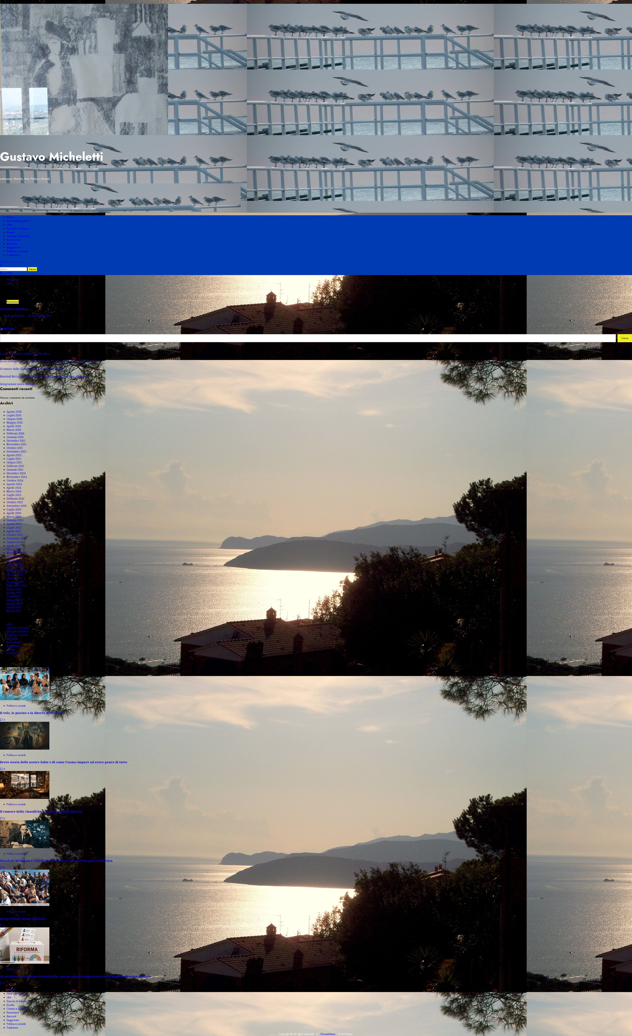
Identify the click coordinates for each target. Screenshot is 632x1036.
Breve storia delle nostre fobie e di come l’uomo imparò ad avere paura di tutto (50, 361)
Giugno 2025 (14, 462)
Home (10, 217)
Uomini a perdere (14, 309)
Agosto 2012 (14, 524)
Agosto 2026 (14, 411)
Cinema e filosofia (18, 236)
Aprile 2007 (14, 607)
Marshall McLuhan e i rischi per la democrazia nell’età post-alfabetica (44, 376)
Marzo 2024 (14, 491)
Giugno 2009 (14, 578)
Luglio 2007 (14, 596)
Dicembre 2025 (16, 440)
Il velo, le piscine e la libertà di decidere (25, 354)
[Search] (1, 265)
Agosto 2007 (14, 593)
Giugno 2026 (14, 419)
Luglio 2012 (14, 527)
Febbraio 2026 (15, 433)
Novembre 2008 (17, 585)
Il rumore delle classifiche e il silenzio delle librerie (32, 369)
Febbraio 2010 (15, 567)
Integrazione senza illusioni (17, 384)
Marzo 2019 (14, 516)
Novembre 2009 (17, 571)
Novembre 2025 (17, 444)
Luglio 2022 (14, 495)
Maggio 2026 (15, 422)
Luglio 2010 (14, 560)
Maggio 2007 (15, 603)
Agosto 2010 (14, 556)
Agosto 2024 (14, 484)
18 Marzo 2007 (37, 316)
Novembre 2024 (17, 477)
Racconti (12, 244)
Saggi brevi (14, 247)
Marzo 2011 (14, 549)
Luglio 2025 (14, 459)
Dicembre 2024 (16, 473)
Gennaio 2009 (15, 582)
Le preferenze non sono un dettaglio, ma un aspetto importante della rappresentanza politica (75, 976)
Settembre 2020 (16, 506)
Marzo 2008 (14, 589)
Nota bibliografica (18, 221)
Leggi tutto (7, 328)
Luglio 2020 (14, 509)
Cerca (4, 332)
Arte (9, 624)
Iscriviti (7, 273)
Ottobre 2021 (15, 502)
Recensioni (13, 240)
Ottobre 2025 (15, 448)
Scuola (11, 232)
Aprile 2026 (14, 426)
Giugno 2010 (14, 564)
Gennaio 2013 (15, 520)
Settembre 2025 (16, 451)
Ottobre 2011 (15, 535)
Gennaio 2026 (15, 437)
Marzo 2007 (14, 611)
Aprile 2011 (14, 545)
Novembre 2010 (17, 553)
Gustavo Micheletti (51, 156)
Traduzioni (13, 255)
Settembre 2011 (16, 538)
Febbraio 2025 (15, 466)
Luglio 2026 (14, 415)
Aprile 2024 (14, 488)
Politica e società (17, 251)
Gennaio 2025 (15, 469)
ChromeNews (327, 1034)
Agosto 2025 (14, 455)
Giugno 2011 (14, 542)
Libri (9, 225)
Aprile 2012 (14, 531)
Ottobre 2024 (15, 480)
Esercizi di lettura (18, 228)
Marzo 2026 (14, 430)
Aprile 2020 (14, 513)
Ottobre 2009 (15, 574)
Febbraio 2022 (15, 498)
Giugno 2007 (14, 600)
